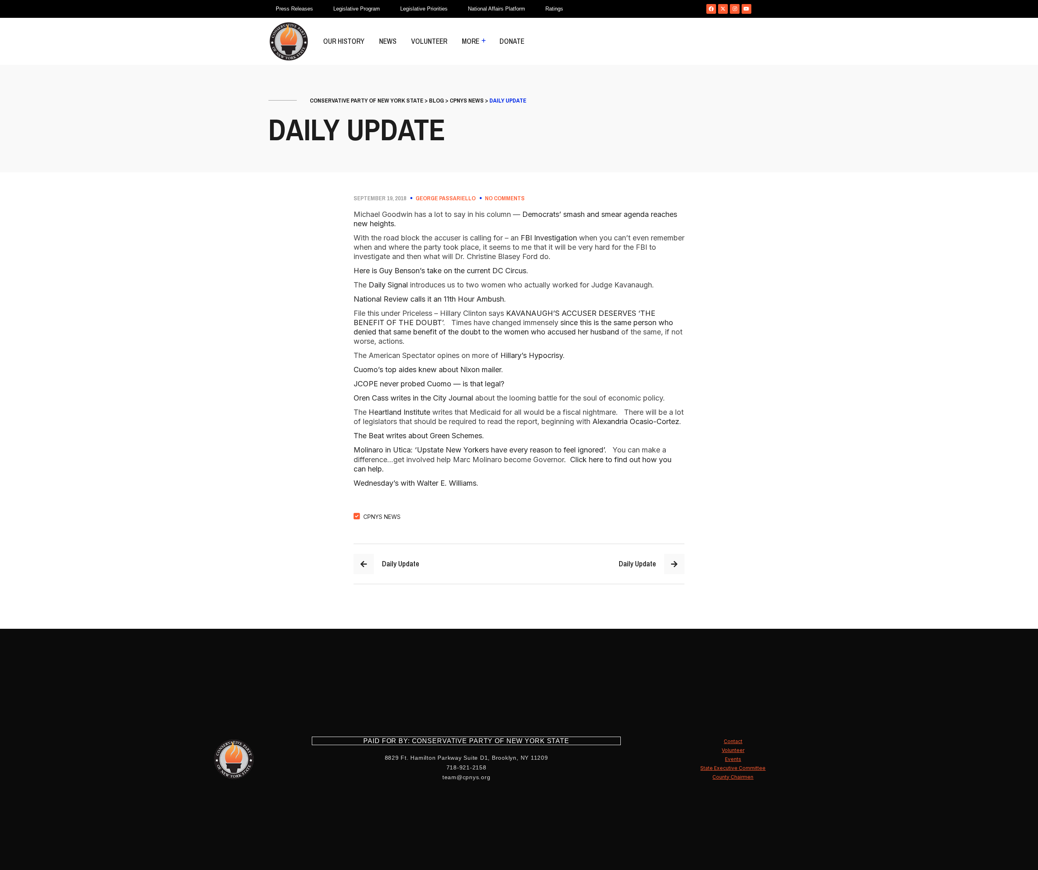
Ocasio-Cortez (654, 421)
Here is (366, 270)
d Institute (413, 412)
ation (568, 238)
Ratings (554, 9)
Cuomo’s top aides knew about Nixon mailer (427, 369)
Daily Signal (388, 285)
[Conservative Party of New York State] (288, 41)
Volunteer (429, 41)
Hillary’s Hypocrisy (531, 355)
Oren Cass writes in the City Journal (413, 398)
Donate (512, 41)
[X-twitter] (723, 9)
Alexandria (611, 421)
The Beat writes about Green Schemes (418, 435)
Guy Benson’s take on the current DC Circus (452, 270)
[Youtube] (746, 9)
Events (733, 759)
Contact (733, 741)
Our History (344, 41)
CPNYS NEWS (382, 516)
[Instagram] (735, 9)
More (470, 41)
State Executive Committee (733, 768)
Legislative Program (356, 9)
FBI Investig (540, 238)
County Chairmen (732, 777)
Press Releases (294, 9)
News (388, 41)
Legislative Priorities (424, 9)
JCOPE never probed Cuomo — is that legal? (429, 383)
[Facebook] (711, 9)
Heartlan (383, 412)
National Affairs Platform (496, 9)
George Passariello (446, 198)
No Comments (505, 198)
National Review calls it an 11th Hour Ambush (429, 299)
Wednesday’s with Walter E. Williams (415, 483)
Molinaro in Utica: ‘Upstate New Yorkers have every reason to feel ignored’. (481, 450)
